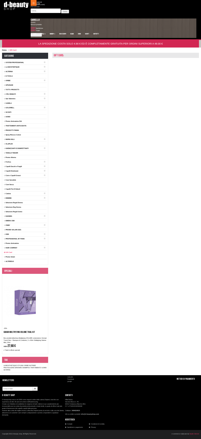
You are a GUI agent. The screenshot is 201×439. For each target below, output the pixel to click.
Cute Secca (10, 184)
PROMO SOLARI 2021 (13, 230)
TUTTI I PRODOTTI (12, 89)
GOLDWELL (10, 107)
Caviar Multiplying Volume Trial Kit (19, 332)
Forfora (8, 162)
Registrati (39, 2)
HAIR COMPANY (11, 248)
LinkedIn (70, 377)
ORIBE (8, 80)
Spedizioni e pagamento (75, 427)
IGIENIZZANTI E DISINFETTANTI (17, 148)
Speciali (8, 271)
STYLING (20, 365)
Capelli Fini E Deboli (13, 189)
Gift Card (9, 252)
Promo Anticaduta (12, 243)
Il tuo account (35, 7)
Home (4, 50)
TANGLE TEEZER (12, 153)
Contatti (69, 424)
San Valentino (10, 98)
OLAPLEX (9, 144)
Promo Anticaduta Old (14, 121)
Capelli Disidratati (12, 171)
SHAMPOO (26, 367)
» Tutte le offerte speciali (12, 350)
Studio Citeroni (194, 434)
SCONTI (8, 112)
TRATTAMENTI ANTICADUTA (16, 126)
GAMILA (9, 103)
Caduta (8, 193)
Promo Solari (10, 257)
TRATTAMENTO (35, 367)
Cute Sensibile (11, 180)
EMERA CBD (10, 220)
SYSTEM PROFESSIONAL (15, 62)
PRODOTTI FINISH (12, 130)
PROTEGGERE (9, 367)
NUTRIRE (32, 365)
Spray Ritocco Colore (13, 135)
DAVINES (9, 216)
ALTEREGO (10, 261)
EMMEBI (8, 198)
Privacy (93, 427)
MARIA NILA (10, 139)
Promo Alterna (11, 157)
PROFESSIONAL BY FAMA (15, 239)
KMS (7, 234)
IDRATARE (18, 367)
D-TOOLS (9, 76)
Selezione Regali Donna (14, 202)
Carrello (35, 20)
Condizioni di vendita (97, 424)
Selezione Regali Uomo (14, 211)
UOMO (8, 117)
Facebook (70, 379)
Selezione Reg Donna (13, 207)
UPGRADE (9, 85)
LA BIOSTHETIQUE (12, 67)
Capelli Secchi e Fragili (14, 166)
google (69, 381)
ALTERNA (9, 71)
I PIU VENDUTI (11, 94)
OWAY (8, 225)
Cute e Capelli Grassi (13, 175)
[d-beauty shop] (16, 5)
